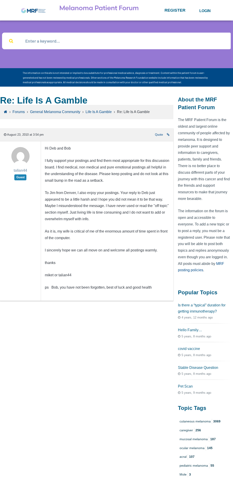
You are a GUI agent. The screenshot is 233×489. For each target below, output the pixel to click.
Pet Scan (185, 386)
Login (205, 11)
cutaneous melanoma (200, 421)
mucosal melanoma (198, 439)
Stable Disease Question (198, 368)
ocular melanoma (196, 448)
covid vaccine (189, 349)
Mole (185, 474)
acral (187, 456)
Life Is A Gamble (99, 112)
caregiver (190, 430)
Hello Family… (190, 330)
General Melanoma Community (55, 112)
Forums (19, 112)
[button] (175, 10)
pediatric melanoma (197, 465)
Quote (159, 134)
